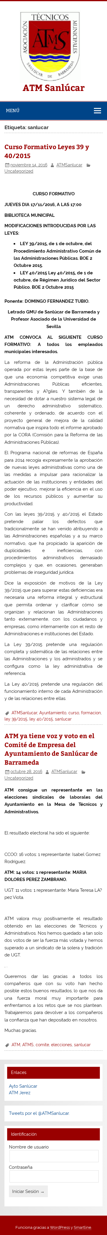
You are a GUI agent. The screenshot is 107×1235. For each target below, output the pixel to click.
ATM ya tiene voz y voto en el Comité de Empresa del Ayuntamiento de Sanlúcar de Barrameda (50, 748)
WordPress (60, 1227)
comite (42, 1044)
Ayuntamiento (52, 712)
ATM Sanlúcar (54, 87)
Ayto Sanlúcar (23, 1086)
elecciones (61, 1044)
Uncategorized (18, 171)
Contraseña (20, 1167)
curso (73, 712)
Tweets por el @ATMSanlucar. (39, 1113)
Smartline (82, 1227)
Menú (13, 110)
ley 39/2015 (15, 719)
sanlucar (63, 719)
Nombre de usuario (29, 1147)
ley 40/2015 (41, 719)
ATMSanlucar (69, 165)
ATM (16, 1044)
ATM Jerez (19, 1092)
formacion (91, 712)
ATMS (28, 1044)
